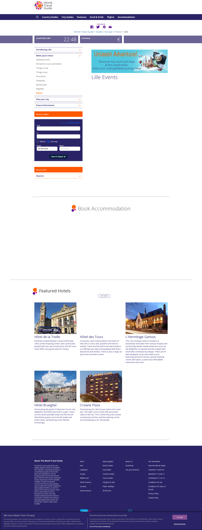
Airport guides (108, 461)
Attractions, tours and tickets (48, 64)
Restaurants (41, 84)
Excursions (41, 76)
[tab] (58, 49)
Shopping (40, 80)
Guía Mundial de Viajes (156, 465)
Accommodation (126, 17)
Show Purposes (179, 524)
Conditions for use (155, 482)
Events (39, 93)
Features (81, 17)
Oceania (83, 486)
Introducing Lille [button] (44, 50)
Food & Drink (97, 17)
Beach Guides (108, 465)
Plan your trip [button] (42, 99)
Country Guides (50, 17)
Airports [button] (40, 176)
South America (85, 491)
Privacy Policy (153, 493)
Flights (110, 17)
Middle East (84, 478)
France (118, 31)
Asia (81, 465)
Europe (108, 31)
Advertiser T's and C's (156, 474)
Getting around (43, 59)
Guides (99, 31)
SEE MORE (104, 296)
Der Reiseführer (154, 461)
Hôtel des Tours (91, 337)
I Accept (180, 517)
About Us (129, 461)
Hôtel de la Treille (47, 337)
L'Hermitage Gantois (141, 337)
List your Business (132, 470)
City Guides (67, 17)
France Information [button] (45, 105)
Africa (82, 461)
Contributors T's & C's (156, 478)
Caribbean (84, 470)
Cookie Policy (153, 498)
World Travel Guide (84, 31)
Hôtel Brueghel (45, 405)
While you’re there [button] (44, 56)
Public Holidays (108, 486)
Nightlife (40, 89)
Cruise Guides (108, 478)
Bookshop (129, 465)
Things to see (42, 68)
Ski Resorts (107, 491)
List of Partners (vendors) (100, 526)
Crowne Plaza (90, 405)
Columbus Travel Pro (156, 470)
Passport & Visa (109, 482)
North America (85, 482)
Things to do (41, 72)
